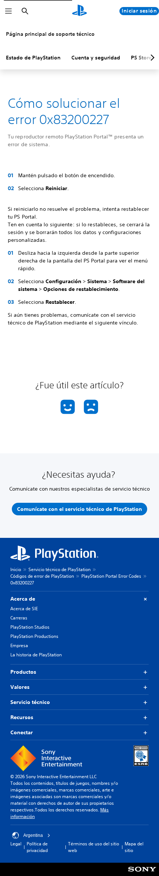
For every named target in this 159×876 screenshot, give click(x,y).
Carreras (18, 618)
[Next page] (151, 57)
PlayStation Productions (34, 636)
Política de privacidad (37, 847)
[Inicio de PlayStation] (79, 11)
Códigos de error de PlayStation (42, 576)
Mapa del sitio (134, 847)
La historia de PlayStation (36, 655)
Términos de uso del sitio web (93, 847)
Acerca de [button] (22, 598)
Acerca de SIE (24, 608)
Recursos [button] (21, 717)
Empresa (19, 645)
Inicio (15, 569)
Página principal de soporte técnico (50, 34)
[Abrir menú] (8, 11)
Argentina (33, 835)
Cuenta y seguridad (95, 57)
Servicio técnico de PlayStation (59, 569)
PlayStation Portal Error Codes (111, 576)
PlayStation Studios (30, 627)
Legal (15, 844)
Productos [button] (23, 672)
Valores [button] (20, 687)
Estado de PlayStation (33, 57)
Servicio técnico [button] (30, 702)
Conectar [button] (21, 732)
